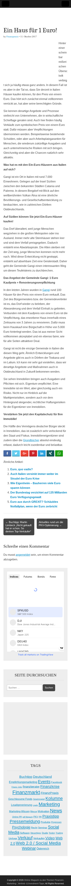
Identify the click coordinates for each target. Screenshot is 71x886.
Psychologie (21, 827)
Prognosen (56, 822)
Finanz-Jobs (17, 787)
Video (50, 838)
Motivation (43, 811)
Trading (59, 833)
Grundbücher (31, 440)
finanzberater (31, 786)
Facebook (56, 782)
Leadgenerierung (21, 804)
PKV (35, 817)
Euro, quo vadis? (21, 469)
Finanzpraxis (12, 36)
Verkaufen (39, 838)
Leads (35, 805)
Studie (45, 833)
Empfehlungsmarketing (23, 782)
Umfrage (13, 838)
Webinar (29, 848)
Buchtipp (25, 777)
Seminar (42, 827)
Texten (52, 833)
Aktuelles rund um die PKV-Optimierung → (51, 524)
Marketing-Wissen (19, 811)
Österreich (43, 848)
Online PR (17, 817)
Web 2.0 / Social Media (38, 843)
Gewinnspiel (39, 799)
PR (40, 817)
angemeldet (23, 554)
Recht (34, 827)
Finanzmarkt (26, 792)
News (56, 810)
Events (44, 781)
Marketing (49, 804)
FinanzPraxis (50, 793)
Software (25, 832)
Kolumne (54, 798)
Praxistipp (50, 816)
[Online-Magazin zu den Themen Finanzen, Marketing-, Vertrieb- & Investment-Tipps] (35, 14)
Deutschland (42, 777)
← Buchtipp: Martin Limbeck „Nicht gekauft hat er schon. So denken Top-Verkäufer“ (19, 527)
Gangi (46, 290)
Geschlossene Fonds (20, 799)
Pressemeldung (25, 821)
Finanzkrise (49, 786)
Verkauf (25, 837)
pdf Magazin (28, 817)
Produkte (45, 822)
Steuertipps (35, 833)
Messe (33, 811)
